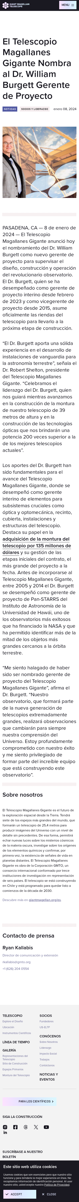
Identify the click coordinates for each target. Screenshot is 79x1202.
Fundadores (47, 1021)
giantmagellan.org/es (45, 900)
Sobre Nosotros (49, 1042)
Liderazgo (45, 1048)
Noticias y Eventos (49, 1077)
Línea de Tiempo (16, 1042)
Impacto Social (48, 1053)
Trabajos (45, 1059)
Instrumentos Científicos (17, 1033)
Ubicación (8, 1027)
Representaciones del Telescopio (15, 1057)
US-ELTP (45, 1027)
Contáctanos (47, 1065)
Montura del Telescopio (16, 1075)
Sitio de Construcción (15, 1063)
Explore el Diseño (13, 1021)
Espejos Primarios (13, 1069)
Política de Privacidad (56, 1184)
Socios (46, 1016)
